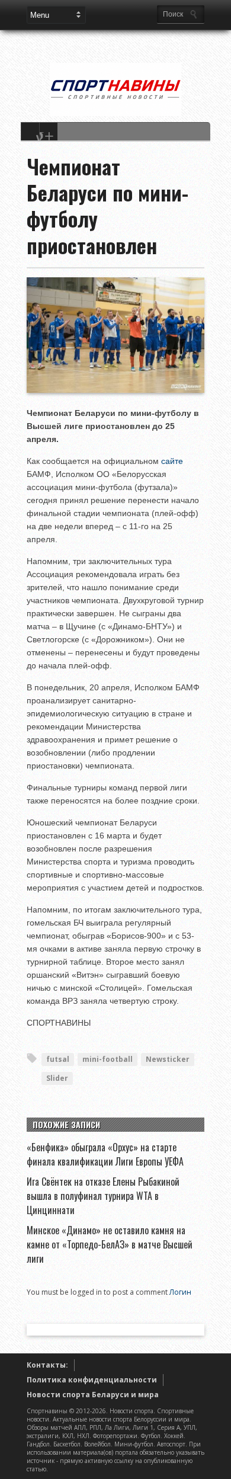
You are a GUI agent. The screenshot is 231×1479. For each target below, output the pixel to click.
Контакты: (47, 1365)
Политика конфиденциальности (92, 1380)
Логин (180, 1292)
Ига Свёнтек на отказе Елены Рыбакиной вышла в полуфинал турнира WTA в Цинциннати (103, 1195)
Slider (57, 1078)
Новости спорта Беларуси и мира (93, 1395)
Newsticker (168, 1059)
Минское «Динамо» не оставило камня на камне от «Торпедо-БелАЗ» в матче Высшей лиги (109, 1244)
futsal (57, 1059)
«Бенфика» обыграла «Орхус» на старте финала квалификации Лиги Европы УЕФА (105, 1154)
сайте (172, 461)
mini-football (107, 1059)
